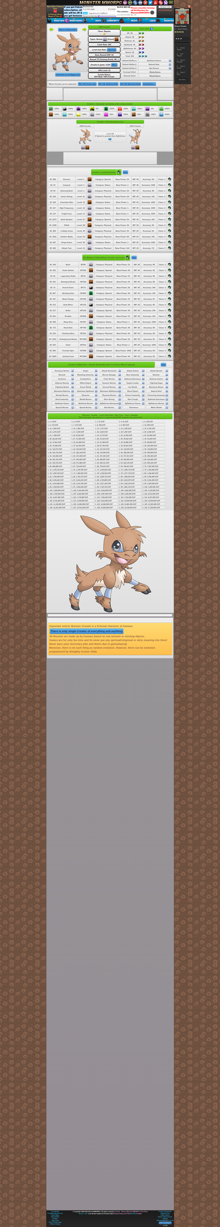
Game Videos (165, 1215)
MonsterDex (55, 1217)
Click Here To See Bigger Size (68, 75)
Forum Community (165, 1211)
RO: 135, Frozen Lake (87, 84)
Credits (139, 1213)
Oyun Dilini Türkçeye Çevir (55, 7)
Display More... (149, 84)
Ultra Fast (111, 50)
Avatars (55, 1218)
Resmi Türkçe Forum (165, 1217)
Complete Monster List (55, 1213)
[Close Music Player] (189, 7)
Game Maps (55, 1215)
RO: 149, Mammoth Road (130, 84)
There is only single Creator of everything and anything (86, 631)
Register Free (165, 1213)
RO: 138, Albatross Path (108, 84)
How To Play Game (55, 1222)
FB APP (133, 1213)
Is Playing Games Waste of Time (55, 15)
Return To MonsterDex (68, 30)
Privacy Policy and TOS (122, 1213)
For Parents (55, 1211)
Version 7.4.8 (165, 7)
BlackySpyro (155, 72)
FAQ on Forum (55, 1224)
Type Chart (55, 1220)
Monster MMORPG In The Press (137, 1211)
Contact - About (120, 1211)
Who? (114, 65)
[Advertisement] (110, 11)
